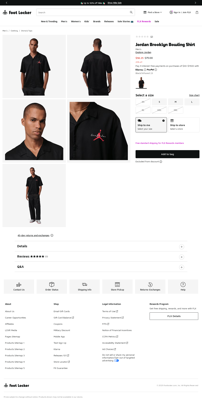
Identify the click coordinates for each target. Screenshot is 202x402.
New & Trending (49, 21)
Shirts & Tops (26, 30)
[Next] (195, 3)
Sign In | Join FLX (182, 12)
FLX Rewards (144, 21)
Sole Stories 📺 (125, 21)
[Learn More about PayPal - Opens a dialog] (156, 70)
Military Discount (62, 330)
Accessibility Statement (113, 342)
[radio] (151, 124)
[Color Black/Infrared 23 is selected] (141, 82)
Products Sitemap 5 (15, 368)
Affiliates (9, 324)
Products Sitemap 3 (15, 355)
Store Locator (60, 361)
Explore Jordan (143, 52)
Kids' (86, 21)
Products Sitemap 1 (14, 342)
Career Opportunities (15, 317)
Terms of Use (108, 311)
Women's (76, 21)
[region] (101, 3)
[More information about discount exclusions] (161, 162)
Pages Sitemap (12, 336)
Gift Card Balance (62, 317)
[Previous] (6, 3)
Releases (109, 21)
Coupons (58, 324)
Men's (64, 21)
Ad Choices (107, 349)
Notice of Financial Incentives (117, 330)
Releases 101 (60, 355)
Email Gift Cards (62, 311)
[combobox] (85, 12)
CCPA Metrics (109, 336)
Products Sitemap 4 (15, 361)
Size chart (194, 95)
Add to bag (167, 154)
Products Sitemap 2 (15, 349)
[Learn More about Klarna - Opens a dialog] (145, 70)
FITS (104, 324)
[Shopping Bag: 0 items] (196, 12)
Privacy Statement (111, 317)
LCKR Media (11, 330)
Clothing (14, 30)
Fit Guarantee (61, 368)
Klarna (57, 349)
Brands (97, 21)
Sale (157, 21)
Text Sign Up (60, 342)
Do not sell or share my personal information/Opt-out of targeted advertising (118, 357)
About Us (9, 311)
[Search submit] (131, 12)
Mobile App (59, 336)
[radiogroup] (167, 124)
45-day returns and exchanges (33, 235)
